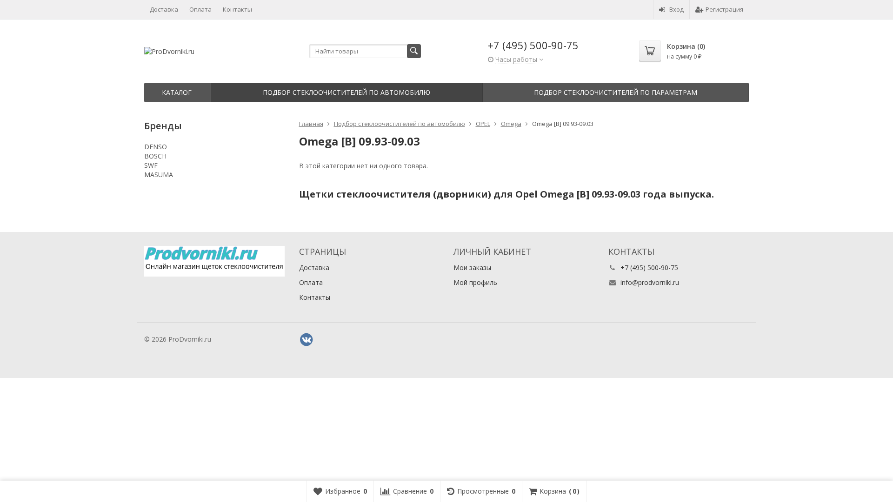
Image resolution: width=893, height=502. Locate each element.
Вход (676, 9)
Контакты (237, 9)
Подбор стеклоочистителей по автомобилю (346, 92)
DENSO (155, 146)
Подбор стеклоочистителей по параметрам (615, 92)
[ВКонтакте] (306, 339)
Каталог (177, 92)
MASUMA (158, 174)
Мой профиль (475, 282)
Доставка (164, 9)
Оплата (200, 9)
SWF (151, 165)
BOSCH (155, 156)
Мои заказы (472, 267)
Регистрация (724, 9)
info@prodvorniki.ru (649, 282)
